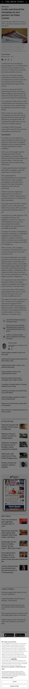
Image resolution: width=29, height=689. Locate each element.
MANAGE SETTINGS (14, 686)
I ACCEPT (14, 681)
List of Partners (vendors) (7, 677)
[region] (14, 663)
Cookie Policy (14, 659)
